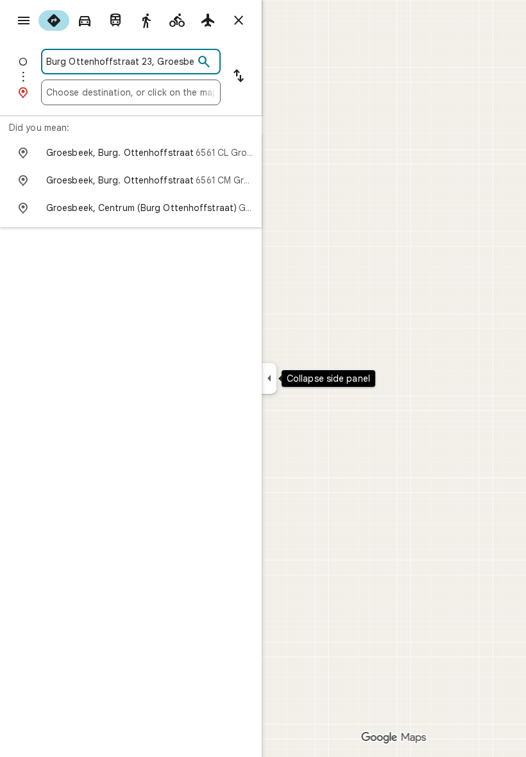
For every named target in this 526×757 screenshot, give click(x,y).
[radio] (53, 20)
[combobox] (120, 61)
